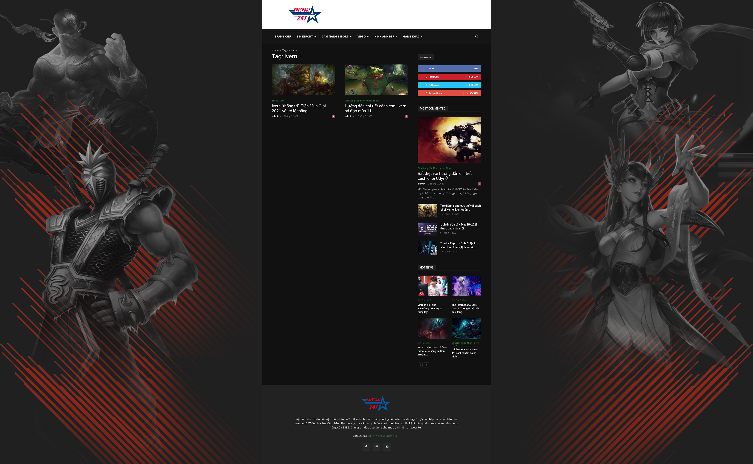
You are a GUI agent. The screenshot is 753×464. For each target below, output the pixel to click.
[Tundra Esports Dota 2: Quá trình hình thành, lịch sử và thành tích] (427, 248)
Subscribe (472, 93)
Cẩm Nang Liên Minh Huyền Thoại (362, 100)
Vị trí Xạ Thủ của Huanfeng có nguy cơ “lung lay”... (430, 308)
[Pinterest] (376, 447)
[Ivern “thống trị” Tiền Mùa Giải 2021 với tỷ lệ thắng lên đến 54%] (303, 79)
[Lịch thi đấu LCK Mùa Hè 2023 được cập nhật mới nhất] (427, 229)
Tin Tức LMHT (279, 100)
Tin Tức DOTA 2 (459, 300)
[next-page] (426, 365)
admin (275, 116)
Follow (473, 76)
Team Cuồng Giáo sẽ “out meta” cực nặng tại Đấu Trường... (432, 351)
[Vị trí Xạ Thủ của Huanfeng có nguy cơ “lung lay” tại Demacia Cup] (432, 286)
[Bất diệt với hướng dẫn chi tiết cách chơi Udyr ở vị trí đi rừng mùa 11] (449, 140)
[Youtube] (387, 447)
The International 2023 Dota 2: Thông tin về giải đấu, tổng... (465, 308)
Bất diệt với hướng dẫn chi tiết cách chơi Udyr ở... (445, 176)
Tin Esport (304, 36)
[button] (476, 37)
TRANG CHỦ (283, 36)
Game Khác (411, 36)
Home (275, 50)
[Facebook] (366, 447)
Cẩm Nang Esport (335, 36)
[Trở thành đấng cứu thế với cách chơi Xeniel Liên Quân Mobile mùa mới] (427, 210)
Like (476, 68)
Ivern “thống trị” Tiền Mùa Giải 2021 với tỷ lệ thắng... (299, 108)
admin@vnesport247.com (384, 436)
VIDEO (361, 36)
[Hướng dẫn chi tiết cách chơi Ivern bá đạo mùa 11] (376, 79)
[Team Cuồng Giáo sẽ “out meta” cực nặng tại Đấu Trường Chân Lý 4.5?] (432, 328)
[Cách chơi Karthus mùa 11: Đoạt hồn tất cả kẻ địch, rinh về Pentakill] (466, 328)
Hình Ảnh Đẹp (384, 36)
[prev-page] (420, 365)
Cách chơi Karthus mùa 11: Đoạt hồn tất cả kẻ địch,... (465, 353)
